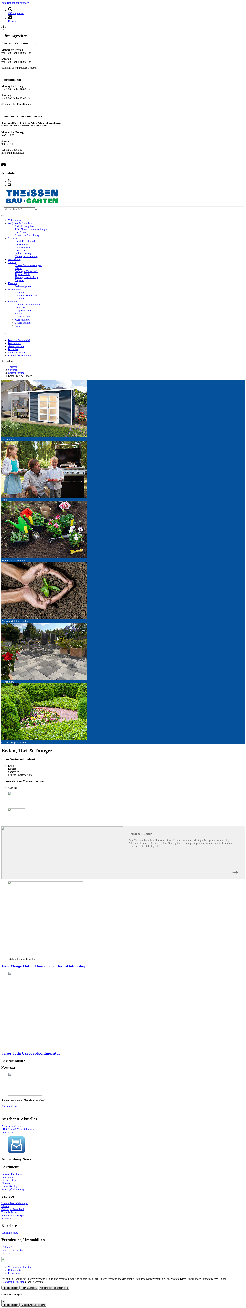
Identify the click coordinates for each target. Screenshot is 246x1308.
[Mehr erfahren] (235, 871)
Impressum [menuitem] (14, 1273)
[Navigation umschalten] (2, 215)
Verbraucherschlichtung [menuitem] (20, 1267)
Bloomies (13, 349)
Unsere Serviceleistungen (14, 1203)
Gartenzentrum (16, 346)
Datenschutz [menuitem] (14, 1270)
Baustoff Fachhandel (19, 340)
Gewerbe (6, 1253)
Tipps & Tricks (9, 1212)
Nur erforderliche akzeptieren (54, 1288)
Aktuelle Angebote (11, 1126)
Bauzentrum (14, 343)
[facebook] (3, 1261)
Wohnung (6, 1247)
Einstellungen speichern (33, 1305)
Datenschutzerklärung (12, 1281)
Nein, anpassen (29, 1288)
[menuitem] (9, 181)
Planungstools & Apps (13, 1215)
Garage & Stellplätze (12, 1250)
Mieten (5, 1206)
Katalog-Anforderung (19, 355)
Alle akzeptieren (10, 1288)
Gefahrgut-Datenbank (12, 1209)
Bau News (7, 1132)
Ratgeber (6, 1218)
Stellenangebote (9, 1232)
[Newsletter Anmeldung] (16, 1152)
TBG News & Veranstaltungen (17, 1129)
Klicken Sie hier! (10, 1106)
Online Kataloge (16, 352)
